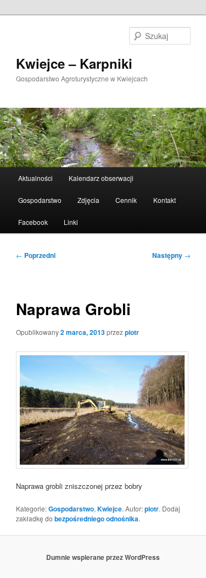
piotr (132, 332)
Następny (171, 255)
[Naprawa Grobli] (103, 410)
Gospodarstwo (40, 200)
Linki (71, 222)
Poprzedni (35, 255)
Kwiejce (109, 509)
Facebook (33, 222)
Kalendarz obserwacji (101, 178)
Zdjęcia (88, 200)
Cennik (126, 200)
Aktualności (35, 178)
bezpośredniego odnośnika (96, 519)
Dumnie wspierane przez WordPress (103, 557)
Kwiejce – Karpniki (74, 63)
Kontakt (164, 200)
